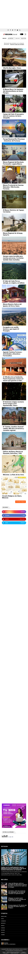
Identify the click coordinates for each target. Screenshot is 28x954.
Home (4, 952)
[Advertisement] (14, 14)
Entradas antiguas (20, 501)
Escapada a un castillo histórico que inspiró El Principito (11, 329)
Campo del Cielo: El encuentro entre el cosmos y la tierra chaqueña (13, 116)
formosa (3, 927)
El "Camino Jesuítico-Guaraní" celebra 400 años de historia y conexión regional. (13, 428)
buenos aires (3, 916)
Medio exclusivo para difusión (13, 952)
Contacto (23, 952)
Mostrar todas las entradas (17, 44)
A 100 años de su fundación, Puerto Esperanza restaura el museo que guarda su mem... (13, 378)
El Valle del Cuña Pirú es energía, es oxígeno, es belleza (13, 282)
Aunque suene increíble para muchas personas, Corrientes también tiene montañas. (13, 258)
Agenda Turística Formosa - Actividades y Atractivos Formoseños (12, 354)
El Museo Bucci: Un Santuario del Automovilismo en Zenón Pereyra (13, 91)
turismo (3, 934)
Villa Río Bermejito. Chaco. (12, 68)
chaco (2, 918)
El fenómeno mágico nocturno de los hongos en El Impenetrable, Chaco (13, 403)
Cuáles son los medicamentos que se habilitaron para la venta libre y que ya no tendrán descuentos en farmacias (13, 868)
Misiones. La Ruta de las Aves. (13, 475)
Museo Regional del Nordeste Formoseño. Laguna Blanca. (13, 163)
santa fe (3, 932)
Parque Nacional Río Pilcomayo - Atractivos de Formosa (14, 140)
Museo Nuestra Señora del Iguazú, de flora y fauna (12, 305)
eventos (2, 925)
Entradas (5, 943)
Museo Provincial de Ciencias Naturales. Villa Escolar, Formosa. (13, 187)
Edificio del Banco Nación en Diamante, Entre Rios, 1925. (13, 452)
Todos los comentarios (9, 944)
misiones (3, 930)
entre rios (3, 923)
